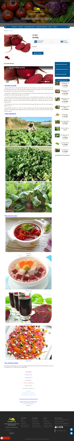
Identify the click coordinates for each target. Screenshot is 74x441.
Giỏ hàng (45, 419)
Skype (62, 427)
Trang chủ (14, 26)
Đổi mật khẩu (46, 421)
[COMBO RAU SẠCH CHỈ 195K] (57, 99)
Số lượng (34, 46)
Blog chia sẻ (23, 423)
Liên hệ (55, 26)
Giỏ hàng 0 (18, 1)
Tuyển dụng (23, 421)
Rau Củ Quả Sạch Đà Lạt (36, 426)
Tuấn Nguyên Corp (60, 430)
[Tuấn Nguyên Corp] (37, 9)
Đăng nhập (7, 1)
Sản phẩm (20, 26)
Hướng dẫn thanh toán (41, 26)
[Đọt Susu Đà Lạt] (57, 150)
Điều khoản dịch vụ (25, 425)
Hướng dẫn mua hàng (30, 26)
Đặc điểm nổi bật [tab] (9, 63)
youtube (58, 427)
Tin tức (50, 26)
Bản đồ (22, 419)
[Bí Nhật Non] (57, 115)
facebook (56, 427)
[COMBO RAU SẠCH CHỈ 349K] (57, 83)
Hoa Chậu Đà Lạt (35, 421)
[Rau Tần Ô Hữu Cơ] (57, 129)
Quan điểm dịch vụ (47, 423)
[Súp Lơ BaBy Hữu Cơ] (57, 122)
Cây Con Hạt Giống (36, 425)
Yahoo (60, 427)
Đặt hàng (38, 53)
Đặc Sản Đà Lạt (35, 419)
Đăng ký (12, 1)
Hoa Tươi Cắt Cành (36, 423)
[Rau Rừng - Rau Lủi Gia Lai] (57, 135)
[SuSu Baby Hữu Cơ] (57, 143)
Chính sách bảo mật (62, 74)
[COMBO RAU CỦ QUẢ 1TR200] (57, 107)
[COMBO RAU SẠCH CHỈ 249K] (57, 91)
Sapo (48, 439)
